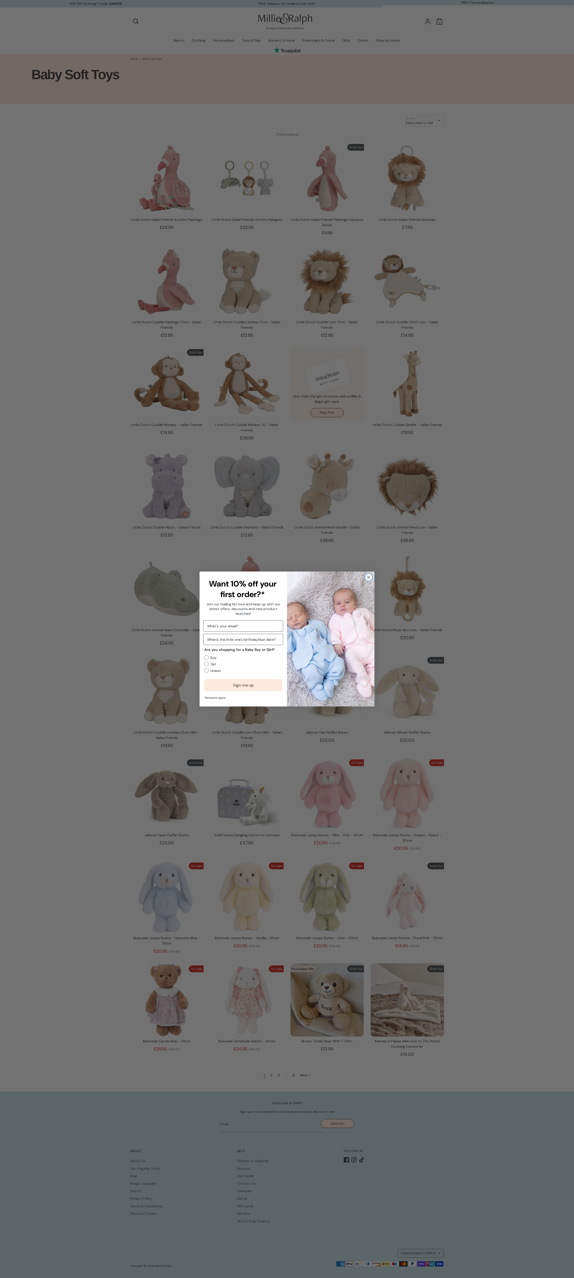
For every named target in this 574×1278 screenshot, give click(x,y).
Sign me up (243, 685)
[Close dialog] (369, 577)
